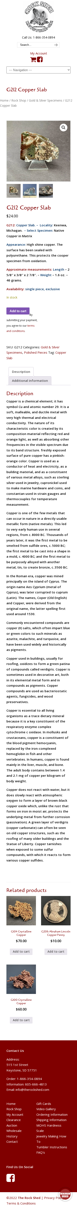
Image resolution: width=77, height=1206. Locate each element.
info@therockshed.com (32, 1089)
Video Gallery (46, 1109)
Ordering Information (52, 1114)
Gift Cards (43, 1103)
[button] (63, 127)
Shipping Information (51, 1120)
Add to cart (18, 311)
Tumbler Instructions (51, 1147)
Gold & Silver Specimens (45, 100)
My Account (38, 53)
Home (4, 100)
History (12, 1136)
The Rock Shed (38, 17)
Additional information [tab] (30, 380)
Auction (11, 1125)
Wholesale (14, 1131)
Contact (12, 1142)
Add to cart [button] (21, 951)
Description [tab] (21, 371)
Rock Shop (18, 100)
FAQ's (40, 1152)
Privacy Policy (54, 1198)
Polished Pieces (35, 352)
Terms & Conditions (21, 1203)
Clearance (13, 1120)
